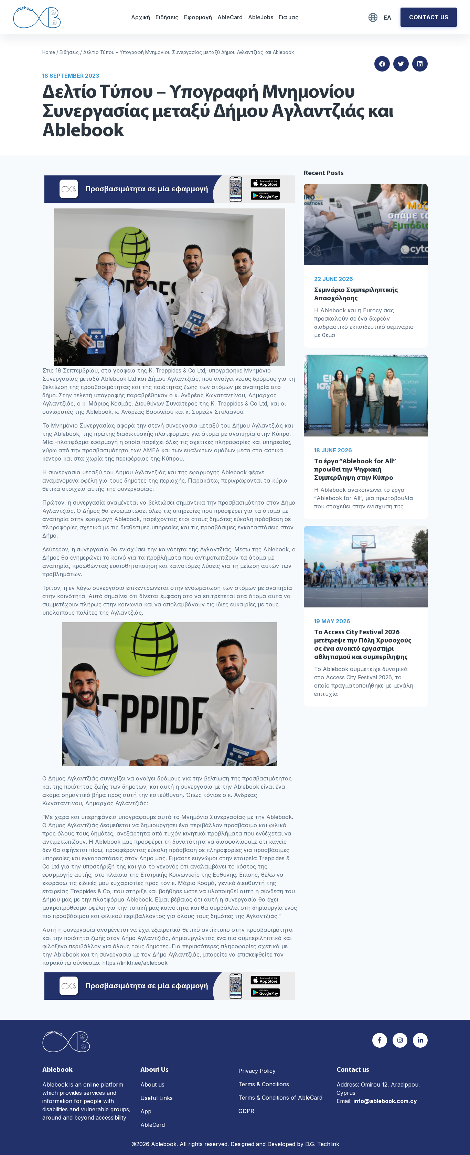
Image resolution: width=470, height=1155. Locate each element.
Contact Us (428, 17)
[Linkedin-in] (420, 1040)
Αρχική (140, 17)
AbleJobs (260, 17)
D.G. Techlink (322, 1144)
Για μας (289, 17)
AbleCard (230, 17)
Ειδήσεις (167, 17)
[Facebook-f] (379, 1040)
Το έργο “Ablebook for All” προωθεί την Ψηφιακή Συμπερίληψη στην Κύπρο (355, 470)
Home (48, 52)
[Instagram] (400, 1040)
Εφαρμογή (198, 17)
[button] (382, 64)
